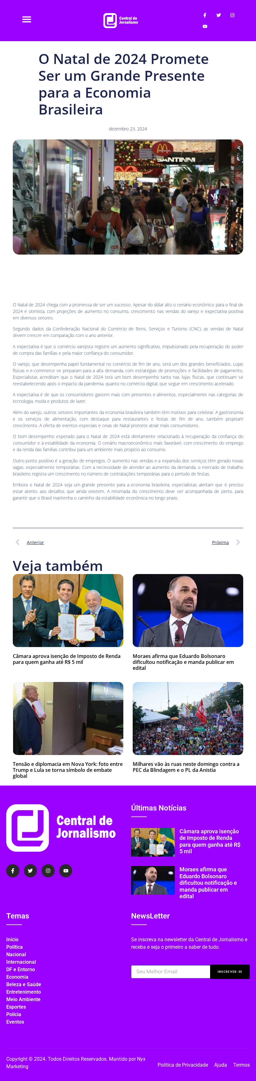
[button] (27, 19)
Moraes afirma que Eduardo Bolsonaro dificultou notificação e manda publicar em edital (183, 662)
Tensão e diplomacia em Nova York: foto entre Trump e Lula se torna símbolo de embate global (68, 770)
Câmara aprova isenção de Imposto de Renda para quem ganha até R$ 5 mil (67, 659)
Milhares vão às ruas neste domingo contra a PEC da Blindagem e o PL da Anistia (186, 767)
